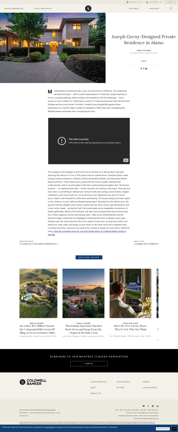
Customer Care (23, 415)
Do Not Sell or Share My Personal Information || (42, 413)
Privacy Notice (51, 410)
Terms (117, 410)
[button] (141, 69)
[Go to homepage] (88, 8)
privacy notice (49, 427)
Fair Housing (127, 410)
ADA (121, 410)
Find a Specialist (43, 8)
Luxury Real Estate (107, 323)
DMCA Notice (135, 410)
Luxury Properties (14, 8)
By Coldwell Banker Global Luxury (54, 336)
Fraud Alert (143, 410)
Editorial (134, 8)
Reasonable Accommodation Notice (148, 413)
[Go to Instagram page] (153, 406)
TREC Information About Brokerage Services (146, 418)
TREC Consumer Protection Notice (149, 415)
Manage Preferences (163, 429)
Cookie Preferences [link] (153, 410)
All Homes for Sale (131, 413)
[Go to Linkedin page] (158, 406)
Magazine (154, 8)
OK (174, 429)
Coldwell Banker (150, 387)
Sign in (171, 2)
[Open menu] (170, 8)
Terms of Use (40, 410)
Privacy (58, 413)
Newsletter (96, 393)
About (93, 387)
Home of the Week (144, 50)
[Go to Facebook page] (148, 406)
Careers (146, 382)
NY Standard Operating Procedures (128, 415)
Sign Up (89, 363)
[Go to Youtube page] (144, 406)
